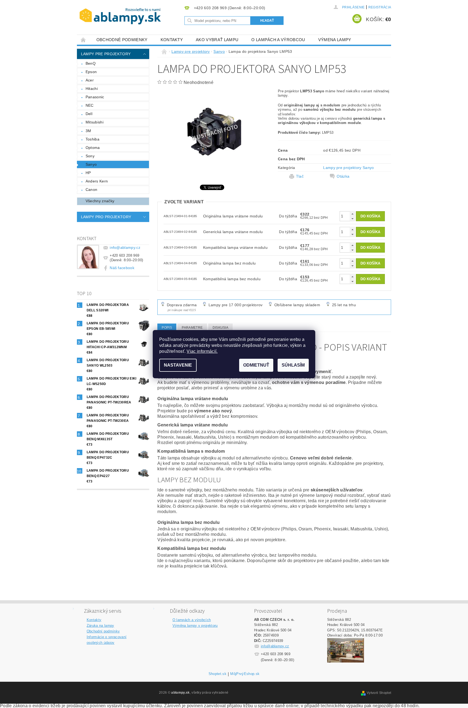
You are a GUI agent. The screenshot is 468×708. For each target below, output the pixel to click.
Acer (90, 80)
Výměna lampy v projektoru (195, 626)
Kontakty (172, 39)
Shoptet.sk (217, 674)
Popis (167, 327)
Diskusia (221, 327)
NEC (90, 105)
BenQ (91, 63)
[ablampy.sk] (120, 16)
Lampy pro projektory (106, 217)
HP (88, 173)
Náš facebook (122, 268)
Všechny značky (100, 201)
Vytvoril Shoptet (379, 693)
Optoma (93, 147)
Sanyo (91, 164)
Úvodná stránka (83, 39)
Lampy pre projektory (106, 54)
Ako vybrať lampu (217, 39)
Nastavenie (178, 365)
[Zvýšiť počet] (352, 213)
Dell (89, 114)
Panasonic (95, 97)
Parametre (192, 327)
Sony (90, 156)
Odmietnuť (256, 365)
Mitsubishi (94, 122)
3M (88, 131)
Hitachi (92, 88)
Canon (92, 189)
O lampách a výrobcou (278, 39)
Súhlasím (293, 365)
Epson (91, 72)
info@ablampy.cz (125, 247)
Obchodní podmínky (103, 631)
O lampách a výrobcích (192, 620)
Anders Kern (97, 181)
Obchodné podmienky (122, 39)
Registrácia (379, 7)
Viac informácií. (202, 351)
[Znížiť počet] (352, 218)
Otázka (343, 176)
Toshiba (92, 139)
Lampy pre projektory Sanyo (348, 167)
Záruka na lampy (100, 626)
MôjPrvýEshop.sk (244, 674)
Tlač (300, 176)
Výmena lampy (334, 39)
